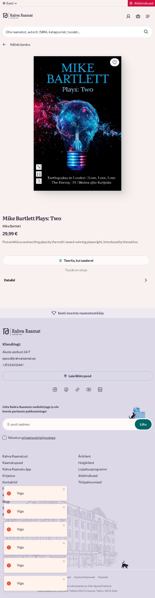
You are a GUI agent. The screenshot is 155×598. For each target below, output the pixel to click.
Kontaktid (9, 482)
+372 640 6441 (12, 365)
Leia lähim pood (80, 376)
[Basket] (138, 16)
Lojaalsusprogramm (92, 469)
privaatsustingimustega (38, 437)
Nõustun (31, 437)
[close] (64, 489)
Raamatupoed (12, 463)
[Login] (128, 16)
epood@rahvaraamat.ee (19, 358)
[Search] (145, 31)
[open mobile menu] (148, 16)
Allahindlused (87, 475)
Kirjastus (8, 475)
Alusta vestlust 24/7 (16, 352)
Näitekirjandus (20, 44)
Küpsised (103, 577)
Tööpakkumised (90, 482)
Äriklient (84, 456)
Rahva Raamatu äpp (16, 469)
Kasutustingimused (84, 577)
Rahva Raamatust (15, 456)
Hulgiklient (86, 463)
